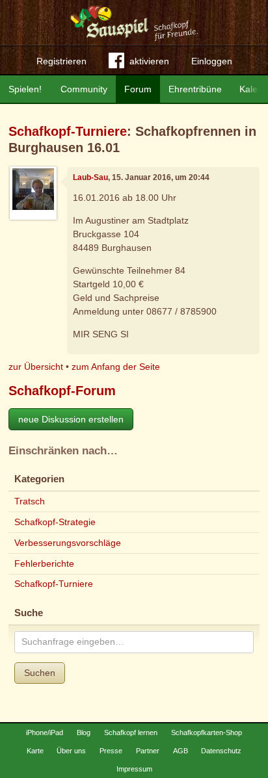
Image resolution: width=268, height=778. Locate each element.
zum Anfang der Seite (116, 366)
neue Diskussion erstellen (71, 419)
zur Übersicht (35, 366)
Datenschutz (221, 751)
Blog (83, 732)
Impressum (134, 769)
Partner (147, 751)
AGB (180, 751)
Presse (111, 751)
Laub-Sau (90, 177)
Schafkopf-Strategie (55, 522)
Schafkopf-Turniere (67, 131)
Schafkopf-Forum (62, 390)
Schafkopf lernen (130, 732)
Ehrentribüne (195, 89)
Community (83, 89)
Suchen (39, 673)
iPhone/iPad (44, 732)
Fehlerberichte (44, 563)
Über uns (71, 751)
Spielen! (25, 89)
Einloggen (211, 61)
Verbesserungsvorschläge (67, 543)
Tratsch (29, 501)
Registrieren (61, 61)
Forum (138, 89)
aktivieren (149, 61)
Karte (35, 751)
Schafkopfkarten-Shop (206, 732)
